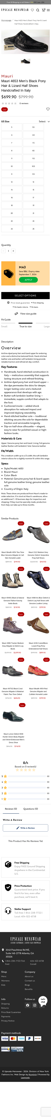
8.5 (33, 150)
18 (11, 205)
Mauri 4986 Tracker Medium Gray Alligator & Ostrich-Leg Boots (13, 646)
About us (29, 976)
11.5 (33, 174)
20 (12, 213)
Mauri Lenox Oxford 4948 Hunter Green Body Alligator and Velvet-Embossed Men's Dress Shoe (13, 738)
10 (12, 166)
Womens (5, 980)
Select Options (25, 295)
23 (33, 221)
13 (33, 182)
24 (12, 229)
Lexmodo (25, 1077)
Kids (3, 985)
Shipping (5, 1003)
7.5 (33, 143)
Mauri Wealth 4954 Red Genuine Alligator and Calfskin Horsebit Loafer (38, 691)
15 (33, 190)
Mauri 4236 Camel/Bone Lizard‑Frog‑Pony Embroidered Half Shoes (38, 646)
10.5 (33, 166)
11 (11, 174)
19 (33, 205)
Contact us (30, 980)
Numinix (33, 1074)
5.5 (33, 127)
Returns (5, 1008)
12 (11, 182)
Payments (5, 1016)
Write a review (27, 828)
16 (12, 197)
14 (12, 190)
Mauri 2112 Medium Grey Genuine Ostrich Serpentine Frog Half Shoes (38, 555)
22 (12, 221)
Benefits (28, 989)
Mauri (7, 75)
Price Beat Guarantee (11, 1012)
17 (33, 197)
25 (33, 229)
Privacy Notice (7, 1020)
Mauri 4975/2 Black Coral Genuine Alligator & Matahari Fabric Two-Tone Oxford (13, 691)
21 (33, 213)
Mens (3, 976)
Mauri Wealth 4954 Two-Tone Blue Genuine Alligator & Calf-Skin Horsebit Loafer (12, 555)
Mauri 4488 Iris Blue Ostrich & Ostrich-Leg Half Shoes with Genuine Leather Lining (38, 600)
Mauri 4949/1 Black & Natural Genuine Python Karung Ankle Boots (13, 600)
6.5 (33, 135)
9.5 (33, 158)
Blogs (27, 985)
